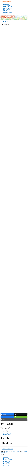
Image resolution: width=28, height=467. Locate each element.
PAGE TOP (26, 452)
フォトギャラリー (8, 433)
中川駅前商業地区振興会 (7, 449)
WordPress (8, 451)
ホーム (6, 457)
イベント (6, 462)
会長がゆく (7, 461)
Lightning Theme (16, 451)
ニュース (6, 458)
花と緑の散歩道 (7, 434)
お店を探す (7, 463)
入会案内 (6, 465)
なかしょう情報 (8, 459)
